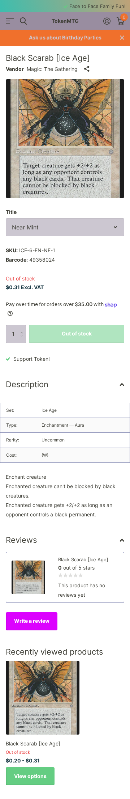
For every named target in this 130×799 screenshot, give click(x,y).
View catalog (10, 21)
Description (27, 384)
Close (122, 38)
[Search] (23, 21)
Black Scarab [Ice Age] (33, 743)
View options (30, 776)
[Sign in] (106, 21)
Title (11, 212)
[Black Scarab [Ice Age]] (42, 698)
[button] (23, 327)
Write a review (31, 621)
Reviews (21, 540)
